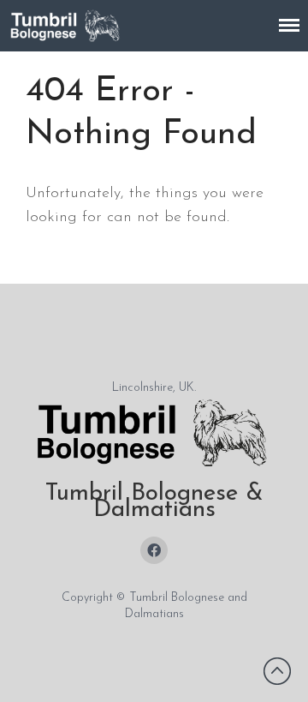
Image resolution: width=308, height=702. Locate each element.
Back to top (277, 671)
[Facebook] (154, 550)
